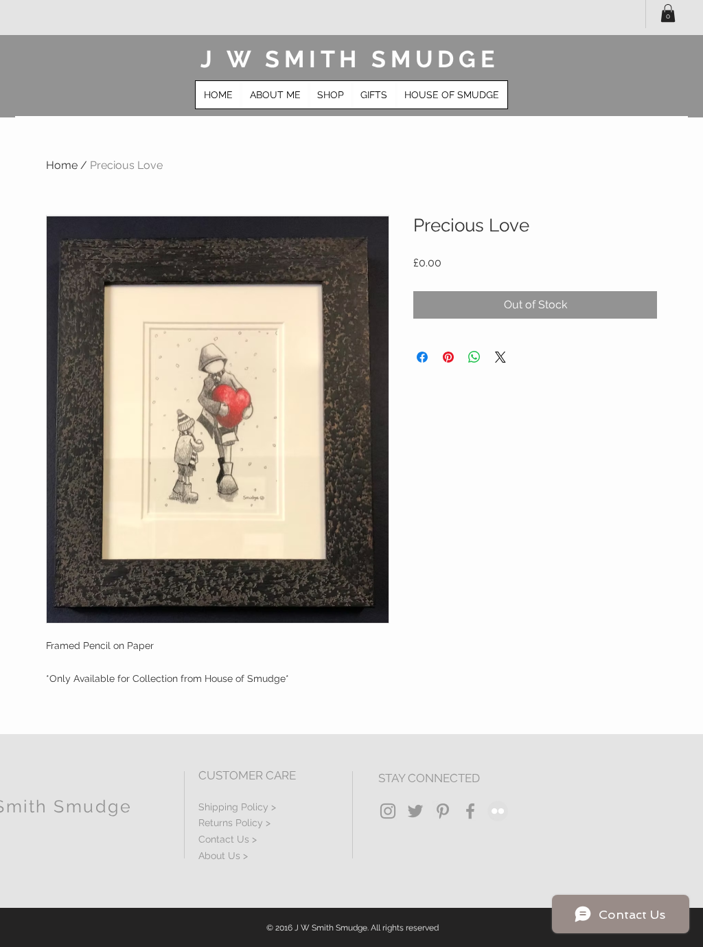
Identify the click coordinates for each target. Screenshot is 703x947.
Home (62, 165)
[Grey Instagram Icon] (388, 811)
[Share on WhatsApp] (474, 357)
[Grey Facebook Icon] (470, 811)
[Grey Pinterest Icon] (443, 811)
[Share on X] (500, 357)
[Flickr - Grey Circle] (497, 811)
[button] (668, 13)
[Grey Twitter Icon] (415, 811)
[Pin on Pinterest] (448, 357)
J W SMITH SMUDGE (349, 59)
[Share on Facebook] (422, 357)
